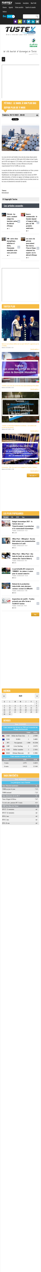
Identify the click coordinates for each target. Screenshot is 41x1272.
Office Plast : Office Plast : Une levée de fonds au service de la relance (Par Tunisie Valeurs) (22, 556)
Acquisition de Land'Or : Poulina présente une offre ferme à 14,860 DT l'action (23, 601)
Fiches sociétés (19, 7)
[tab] (6, 517)
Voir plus (32, 475)
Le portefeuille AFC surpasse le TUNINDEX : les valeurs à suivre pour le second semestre (23, 571)
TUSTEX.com (7, 3)
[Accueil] (20, 31)
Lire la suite (34, 349)
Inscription (26, 3)
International (5, 192)
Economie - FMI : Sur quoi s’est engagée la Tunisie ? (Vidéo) (19, 467)
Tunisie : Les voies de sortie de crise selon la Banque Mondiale (20, 385)
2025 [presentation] (17, 517)
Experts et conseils (30, 7)
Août (20, 696)
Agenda (11, 7)
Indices (5, 11)
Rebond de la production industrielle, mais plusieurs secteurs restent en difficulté (22, 586)
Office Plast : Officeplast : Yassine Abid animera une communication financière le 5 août (23, 541)
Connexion (18, 3)
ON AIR (9, 16)
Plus (35, 614)
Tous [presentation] (23, 517)
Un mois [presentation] (6, 517)
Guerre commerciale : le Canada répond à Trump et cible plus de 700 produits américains (31, 221)
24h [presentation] (12, 517)
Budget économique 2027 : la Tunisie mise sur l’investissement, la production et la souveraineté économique (23, 525)
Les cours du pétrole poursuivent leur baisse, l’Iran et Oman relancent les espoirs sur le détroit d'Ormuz (31, 246)
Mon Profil (33, 3)
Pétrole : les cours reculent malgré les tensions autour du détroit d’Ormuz (12, 220)
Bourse (5, 7)
